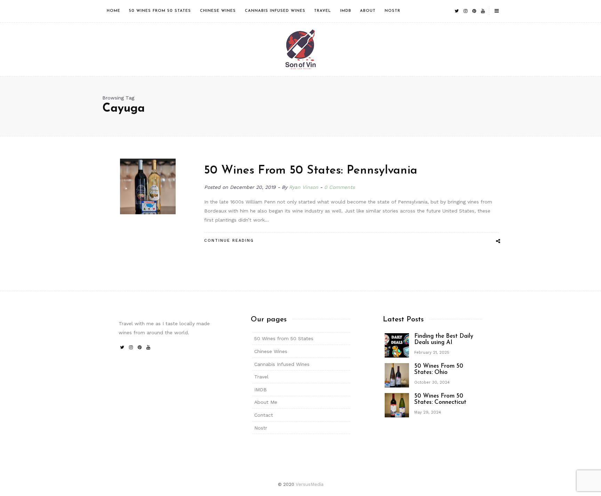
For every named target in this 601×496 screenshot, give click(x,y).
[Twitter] (456, 10)
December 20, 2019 (254, 187)
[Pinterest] (474, 10)
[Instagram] (465, 10)
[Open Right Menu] (497, 11)
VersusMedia (309, 484)
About (368, 11)
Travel (322, 11)
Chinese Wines (218, 11)
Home (113, 11)
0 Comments (339, 187)
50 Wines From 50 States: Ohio (438, 369)
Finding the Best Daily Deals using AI (443, 339)
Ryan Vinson (303, 187)
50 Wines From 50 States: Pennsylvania (310, 171)
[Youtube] (482, 10)
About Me (265, 402)
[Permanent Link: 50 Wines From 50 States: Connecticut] (397, 404)
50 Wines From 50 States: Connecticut (440, 399)
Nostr (392, 11)
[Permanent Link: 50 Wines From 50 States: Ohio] (397, 374)
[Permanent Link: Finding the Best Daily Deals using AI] (397, 344)
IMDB (345, 11)
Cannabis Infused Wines (275, 11)
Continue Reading (229, 240)
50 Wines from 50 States (160, 11)
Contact (263, 415)
